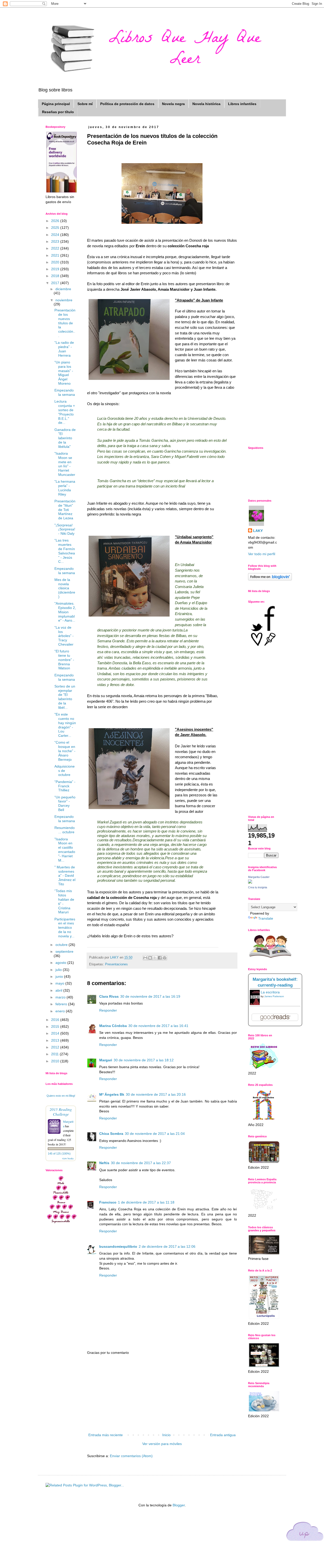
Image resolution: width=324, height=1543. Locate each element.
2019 (55, 269)
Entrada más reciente (105, 1435)
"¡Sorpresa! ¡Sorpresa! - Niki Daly (64, 529)
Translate (265, 918)
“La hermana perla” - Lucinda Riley (64, 487)
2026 (55, 221)
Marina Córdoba (113, 1026)
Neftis (104, 1163)
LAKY (258, 531)
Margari (105, 1060)
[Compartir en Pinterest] (164, 957)
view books (68, 1158)
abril (59, 990)
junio (59, 976)
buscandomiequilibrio (118, 1246)
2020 (55, 262)
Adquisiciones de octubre (64, 770)
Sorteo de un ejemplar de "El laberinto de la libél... (64, 696)
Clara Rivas (109, 996)
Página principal (56, 104)
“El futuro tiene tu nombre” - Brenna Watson (64, 659)
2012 (55, 1047)
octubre (62, 945)
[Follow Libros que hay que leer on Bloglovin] (270, 579)
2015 (55, 1026)
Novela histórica (206, 104)
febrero (61, 1004)
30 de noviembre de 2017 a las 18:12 (144, 1060)
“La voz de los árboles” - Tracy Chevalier (64, 635)
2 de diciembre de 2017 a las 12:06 (167, 1246)
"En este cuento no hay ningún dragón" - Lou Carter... (65, 725)
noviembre (63, 300)
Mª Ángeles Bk (111, 1094)
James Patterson (274, 996)
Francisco (107, 1202)
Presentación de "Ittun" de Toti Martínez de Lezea (64, 509)
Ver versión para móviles (162, 1444)
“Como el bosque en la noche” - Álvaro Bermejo (64, 750)
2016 (55, 1020)
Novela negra (173, 104)
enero (60, 1011)
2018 (55, 276)
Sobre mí (85, 104)
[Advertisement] (162, 1394)
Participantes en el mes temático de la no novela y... (64, 927)
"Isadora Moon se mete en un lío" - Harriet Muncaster (64, 464)
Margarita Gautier (259, 876)
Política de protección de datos (127, 104)
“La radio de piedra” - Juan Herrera (64, 348)
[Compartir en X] (154, 957)
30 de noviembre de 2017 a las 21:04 (155, 1134)
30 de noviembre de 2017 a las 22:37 (141, 1163)
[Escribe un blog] (150, 957)
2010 (55, 1061)
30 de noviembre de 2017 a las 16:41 (158, 1026)
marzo (61, 997)
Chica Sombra (111, 1134)
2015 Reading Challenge (61, 1112)
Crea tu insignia (257, 887)
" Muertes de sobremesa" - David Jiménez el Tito (64, 875)
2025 (55, 228)
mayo (60, 983)
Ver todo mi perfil (261, 554)
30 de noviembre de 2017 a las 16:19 (150, 996)
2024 (55, 235)
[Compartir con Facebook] (159, 957)
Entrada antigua (223, 1435)
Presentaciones (116, 964)
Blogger (179, 1505)
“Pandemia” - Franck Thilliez (64, 786)
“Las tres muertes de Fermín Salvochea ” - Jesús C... (64, 551)
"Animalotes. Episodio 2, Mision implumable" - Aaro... (65, 611)
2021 (55, 255)
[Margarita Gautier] (250, 882)
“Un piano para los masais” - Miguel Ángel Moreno (63, 372)
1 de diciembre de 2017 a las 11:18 (146, 1202)
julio (59, 970)
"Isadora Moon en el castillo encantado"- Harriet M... (64, 849)
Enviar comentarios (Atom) (131, 1456)
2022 (55, 248)
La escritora (270, 992)
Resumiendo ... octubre (64, 830)
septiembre (64, 951)
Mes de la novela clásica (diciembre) (64, 588)
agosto (61, 963)
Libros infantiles (242, 104)
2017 (55, 283)
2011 (55, 1054)
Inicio (166, 1435)
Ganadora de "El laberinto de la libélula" (65, 438)
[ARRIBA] (305, 1532)
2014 (55, 1033)
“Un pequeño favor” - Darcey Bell (64, 803)
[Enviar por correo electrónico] (145, 957)
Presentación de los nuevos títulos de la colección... (64, 323)
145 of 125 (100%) (59, 1153)
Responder (108, 1010)
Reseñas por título (58, 112)
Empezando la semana (64, 392)
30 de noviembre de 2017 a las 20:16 (156, 1094)
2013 (55, 1040)
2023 (55, 241)
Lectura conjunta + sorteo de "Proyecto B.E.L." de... (64, 412)
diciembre (63, 289)
